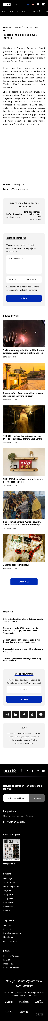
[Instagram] (7, 714)
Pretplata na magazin (12, 933)
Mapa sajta (8, 963)
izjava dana (24, 737)
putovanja (26, 740)
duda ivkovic (15, 203)
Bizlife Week (8, 910)
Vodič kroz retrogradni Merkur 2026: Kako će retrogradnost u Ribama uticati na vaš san (23, 351)
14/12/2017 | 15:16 (32, 27)
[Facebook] (24, 714)
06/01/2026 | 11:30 (10, 569)
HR (17, 737)
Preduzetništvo (36, 11)
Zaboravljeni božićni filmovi (16, 564)
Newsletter (8, 937)
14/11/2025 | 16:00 (10, 443)
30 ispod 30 (11, 733)
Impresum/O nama (11, 956)
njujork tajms (24, 206)
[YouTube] (41, 714)
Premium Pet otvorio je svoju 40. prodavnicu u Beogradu (23, 650)
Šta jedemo (8, 890)
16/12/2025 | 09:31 (10, 529)
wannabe (18, 743)
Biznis (23, 11)
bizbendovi (27, 733)
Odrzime (34, 737)
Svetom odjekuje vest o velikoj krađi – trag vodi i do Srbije (22, 659)
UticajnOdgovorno (11, 886)
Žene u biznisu (9, 882)
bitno (19, 733)
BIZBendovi (8, 902)
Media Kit (7, 929)
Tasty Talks (8, 898)
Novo (4, 11)
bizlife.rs (14, 995)
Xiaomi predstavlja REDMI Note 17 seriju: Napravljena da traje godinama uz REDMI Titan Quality (20, 630)
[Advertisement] (24, 156)
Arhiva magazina (10, 941)
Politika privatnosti (11, 967)
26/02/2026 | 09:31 (10, 357)
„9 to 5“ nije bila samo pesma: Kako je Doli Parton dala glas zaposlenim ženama (21, 641)
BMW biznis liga (9, 906)
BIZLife (21, 27)
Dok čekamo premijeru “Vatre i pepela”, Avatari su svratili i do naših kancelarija (22, 523)
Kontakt (6, 960)
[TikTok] (32, 714)
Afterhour (7, 27)
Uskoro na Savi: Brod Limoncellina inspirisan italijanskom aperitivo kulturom (23, 394)
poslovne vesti (15, 740)
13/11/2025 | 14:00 (10, 486)
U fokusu (14, 11)
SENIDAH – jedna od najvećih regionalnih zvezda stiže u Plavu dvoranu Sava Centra (22, 437)
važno (34, 740)
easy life (36, 733)
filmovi (11, 737)
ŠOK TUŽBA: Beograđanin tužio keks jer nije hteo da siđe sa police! (23, 480)
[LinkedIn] (15, 714)
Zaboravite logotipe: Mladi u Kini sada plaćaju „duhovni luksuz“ (23, 620)
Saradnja (7, 925)
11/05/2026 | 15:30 (10, 400)
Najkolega (7, 878)
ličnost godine (30, 203)
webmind (28, 743)
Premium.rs (21, 992)
